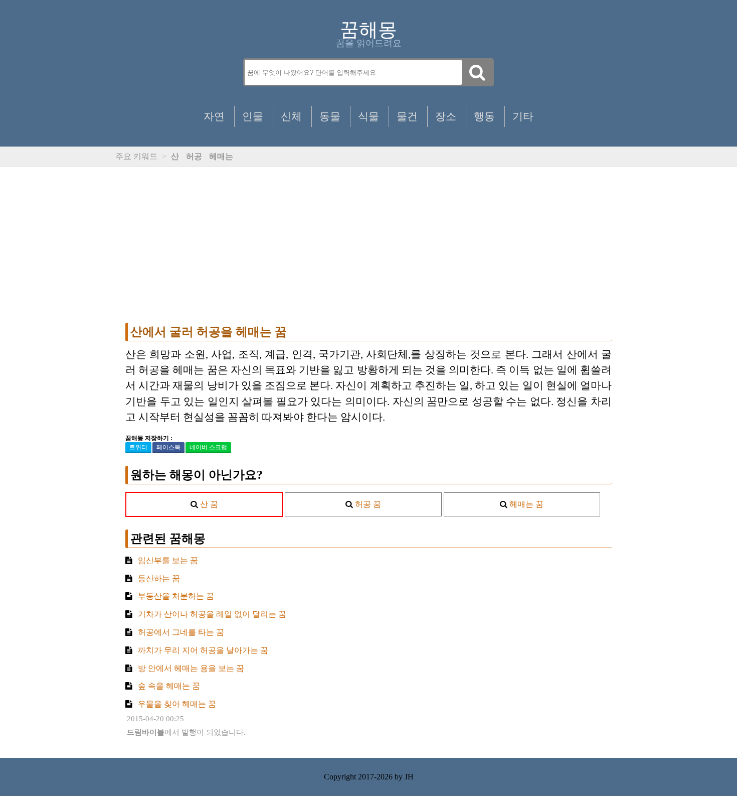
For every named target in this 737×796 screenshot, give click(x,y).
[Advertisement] (368, 245)
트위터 (138, 447)
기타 (522, 116)
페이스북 (168, 447)
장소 (445, 116)
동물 (329, 116)
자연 (214, 116)
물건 (407, 116)
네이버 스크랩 (208, 447)
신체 (291, 116)
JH (409, 776)
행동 (484, 116)
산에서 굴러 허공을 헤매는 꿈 (208, 331)
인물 (252, 116)
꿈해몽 (368, 29)
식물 (368, 116)
